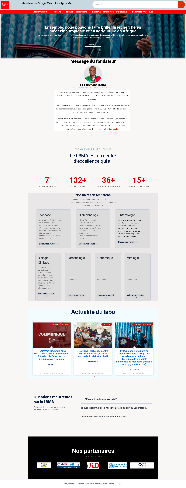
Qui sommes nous (40, 12)
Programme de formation (103, 12)
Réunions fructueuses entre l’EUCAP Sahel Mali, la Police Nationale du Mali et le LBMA (93, 354)
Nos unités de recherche (76, 12)
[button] (90, 55)
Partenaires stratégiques (142, 12)
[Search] (181, 4)
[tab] (116, 399)
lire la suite (113, 129)
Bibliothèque (121, 12)
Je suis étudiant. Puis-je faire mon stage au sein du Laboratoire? (114, 408)
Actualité (57, 12)
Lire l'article (51, 364)
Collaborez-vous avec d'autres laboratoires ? (104, 416)
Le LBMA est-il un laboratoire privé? (99, 399)
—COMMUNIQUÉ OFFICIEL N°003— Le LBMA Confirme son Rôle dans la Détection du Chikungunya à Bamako (51, 355)
